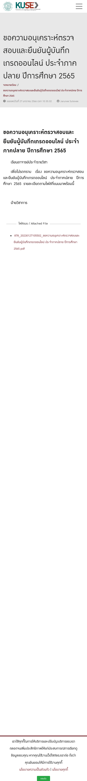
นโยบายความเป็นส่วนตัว (34, 769)
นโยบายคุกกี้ (60, 769)
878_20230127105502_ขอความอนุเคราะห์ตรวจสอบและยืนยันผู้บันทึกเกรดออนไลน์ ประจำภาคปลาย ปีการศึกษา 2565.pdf (47, 242)
